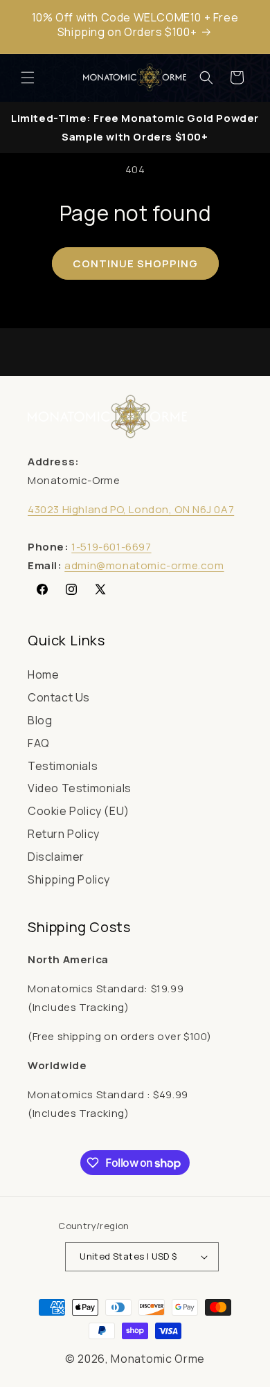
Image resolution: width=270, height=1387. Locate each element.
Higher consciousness (135, 739)
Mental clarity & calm (135, 713)
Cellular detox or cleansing (134, 765)
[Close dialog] (261, 610)
